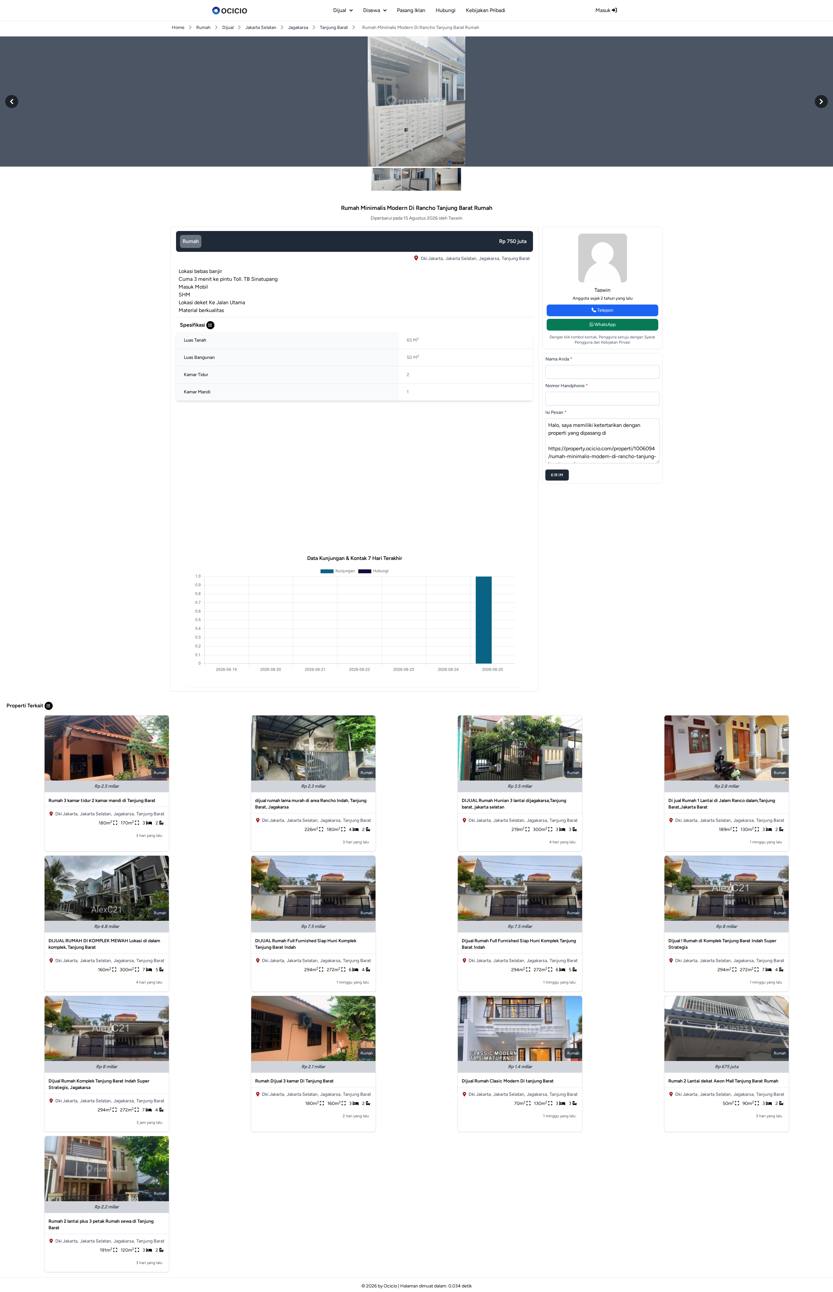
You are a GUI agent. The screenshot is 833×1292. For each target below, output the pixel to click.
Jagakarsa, (489, 258)
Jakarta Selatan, (461, 258)
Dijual (228, 27)
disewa (371, 10)
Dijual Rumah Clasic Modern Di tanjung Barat (508, 1081)
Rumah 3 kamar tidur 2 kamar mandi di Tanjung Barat (102, 800)
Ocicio (390, 1286)
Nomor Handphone (566, 385)
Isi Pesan (556, 412)
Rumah (203, 27)
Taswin (602, 290)
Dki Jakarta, (432, 258)
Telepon (604, 310)
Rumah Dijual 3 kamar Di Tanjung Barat (294, 1081)
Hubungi (446, 10)
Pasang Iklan (411, 10)
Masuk (603, 10)
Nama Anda (558, 359)
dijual (339, 10)
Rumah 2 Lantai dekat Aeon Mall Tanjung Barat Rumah (723, 1081)
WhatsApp (605, 324)
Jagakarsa (298, 27)
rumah (191, 241)
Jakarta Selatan (260, 27)
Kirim (557, 475)
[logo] (229, 10)
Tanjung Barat (334, 27)
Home (178, 27)
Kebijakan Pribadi (485, 10)
